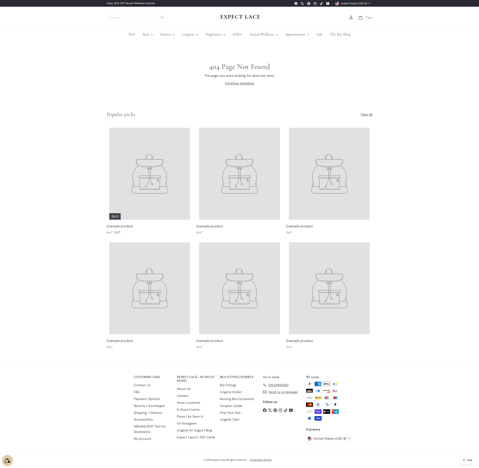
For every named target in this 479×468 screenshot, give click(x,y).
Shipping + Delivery (148, 413)
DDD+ (237, 34)
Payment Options (147, 399)
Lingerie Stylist (231, 392)
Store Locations (188, 403)
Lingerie (188, 34)
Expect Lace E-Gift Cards (196, 437)
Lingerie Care (229, 419)
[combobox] (137, 17)
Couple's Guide (231, 406)
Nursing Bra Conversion (237, 399)
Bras (146, 34)
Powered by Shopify (261, 459)
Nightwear (214, 34)
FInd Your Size (230, 413)
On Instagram (187, 423)
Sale (320, 34)
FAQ (137, 392)
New (131, 34)
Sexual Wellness (262, 34)
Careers (182, 396)
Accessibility (143, 419)
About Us (184, 389)
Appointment (295, 34)
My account (142, 439)
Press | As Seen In (190, 416)
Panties (166, 34)
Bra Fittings (228, 385)
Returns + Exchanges (149, 406)
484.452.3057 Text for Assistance (150, 429)
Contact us (142, 385)
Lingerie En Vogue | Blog (194, 430)
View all (366, 114)
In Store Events (188, 409)
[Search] (162, 17)
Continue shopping (239, 83)
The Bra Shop (340, 34)
